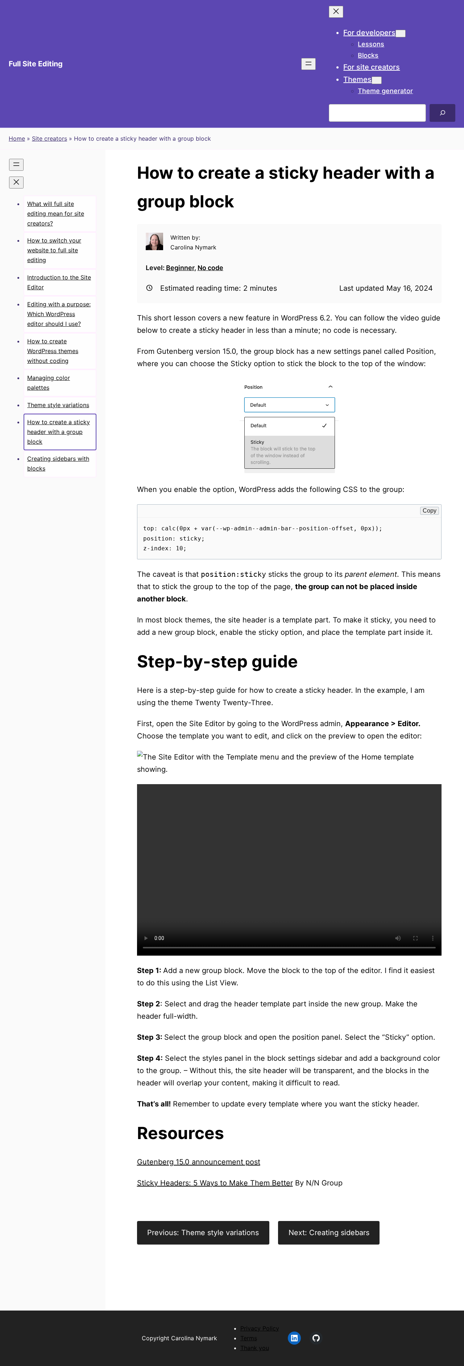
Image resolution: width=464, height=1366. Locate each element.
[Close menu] (336, 12)
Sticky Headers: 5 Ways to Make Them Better (215, 1183)
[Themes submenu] (377, 80)
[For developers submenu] (400, 33)
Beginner (180, 268)
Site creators (49, 138)
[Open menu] (308, 64)
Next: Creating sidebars (329, 1232)
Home (17, 138)
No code (210, 268)
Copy (429, 511)
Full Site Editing (36, 63)
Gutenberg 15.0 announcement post (198, 1162)
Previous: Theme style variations (203, 1232)
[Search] (442, 113)
